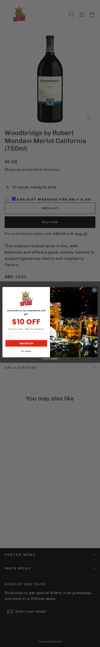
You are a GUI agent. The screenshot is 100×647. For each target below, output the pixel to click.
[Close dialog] (94, 290)
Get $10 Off (26, 343)
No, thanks (26, 351)
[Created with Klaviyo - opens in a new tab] (50, 358)
